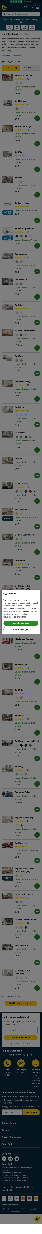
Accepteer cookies (20, 623)
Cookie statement (14, 611)
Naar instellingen (20, 629)
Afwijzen (7, 614)
